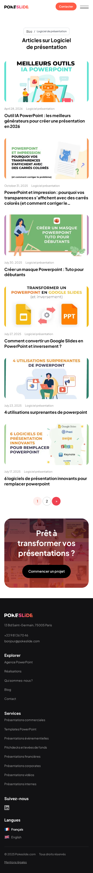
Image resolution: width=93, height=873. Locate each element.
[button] (84, 6)
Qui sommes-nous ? (18, 680)
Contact (10, 699)
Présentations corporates (22, 766)
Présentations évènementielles (26, 738)
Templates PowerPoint (20, 729)
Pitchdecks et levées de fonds (25, 747)
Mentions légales (15, 862)
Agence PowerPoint (18, 662)
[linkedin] (7, 807)
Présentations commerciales (24, 720)
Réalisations (12, 671)
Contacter (66, 6)
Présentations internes (20, 784)
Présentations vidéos (19, 775)
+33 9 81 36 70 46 (16, 635)
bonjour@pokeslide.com (22, 641)
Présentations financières (22, 756)
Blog (29, 31)
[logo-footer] (18, 615)
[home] (16, 6)
